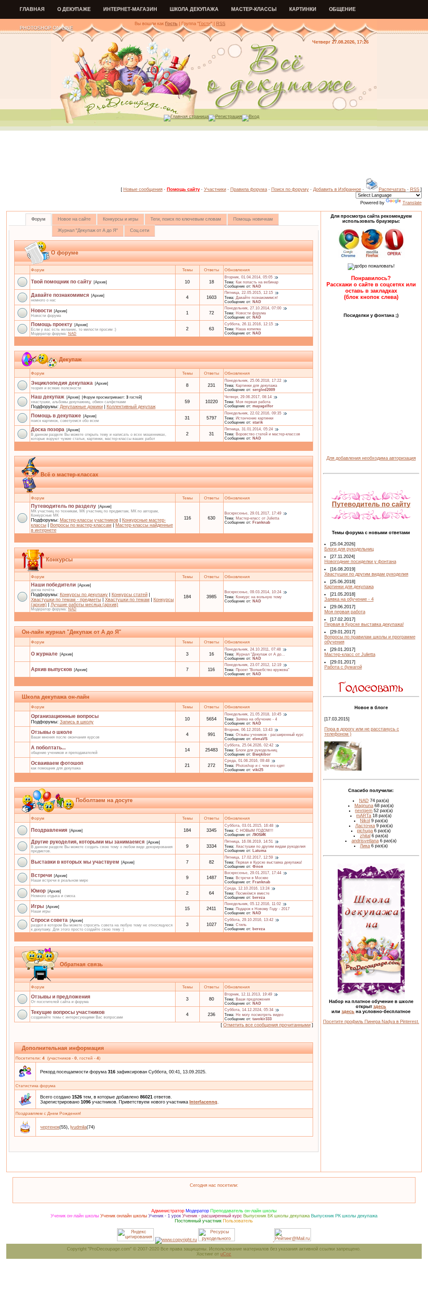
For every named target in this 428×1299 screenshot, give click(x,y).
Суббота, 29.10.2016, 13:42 (248, 920)
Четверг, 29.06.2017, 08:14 (248, 397)
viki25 (257, 770)
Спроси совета (49, 920)
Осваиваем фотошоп (57, 763)
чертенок (49, 1126)
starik (257, 422)
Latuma (259, 851)
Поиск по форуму (290, 189)
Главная (32, 9)
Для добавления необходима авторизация (371, 457)
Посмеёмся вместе (253, 893)
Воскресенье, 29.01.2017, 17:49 (252, 514)
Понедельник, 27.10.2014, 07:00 (252, 308)
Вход (254, 116)
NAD (256, 286)
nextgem (363, 810)
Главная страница (190, 116)
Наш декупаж (47, 397)
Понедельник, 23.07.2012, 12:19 (252, 665)
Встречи (41, 875)
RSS (220, 23)
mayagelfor (262, 406)
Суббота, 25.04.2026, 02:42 (248, 745)
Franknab (261, 522)
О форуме (64, 253)
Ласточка (365, 825)
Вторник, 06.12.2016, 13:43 (248, 730)
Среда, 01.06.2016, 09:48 (247, 761)
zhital (365, 835)
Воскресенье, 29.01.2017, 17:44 (252, 873)
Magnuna (363, 805)
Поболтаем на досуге (104, 800)
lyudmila (78, 1126)
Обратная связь (81, 964)
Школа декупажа (194, 9)
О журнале (44, 654)
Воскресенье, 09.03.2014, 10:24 (252, 592)
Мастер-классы (254, 9)
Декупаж (70, 359)
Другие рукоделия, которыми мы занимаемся (88, 842)
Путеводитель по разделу (63, 506)
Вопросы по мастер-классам (81, 524)
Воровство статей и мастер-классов (268, 434)
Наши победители (53, 585)
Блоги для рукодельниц (256, 750)
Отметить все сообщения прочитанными (267, 1024)
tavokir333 (262, 1019)
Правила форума (248, 189)
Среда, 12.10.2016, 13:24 (247, 889)
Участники (215, 189)
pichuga (365, 830)
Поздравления (49, 830)
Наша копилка (248, 329)
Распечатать (392, 189)
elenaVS (260, 739)
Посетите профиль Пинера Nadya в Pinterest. (371, 1021)
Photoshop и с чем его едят (260, 766)
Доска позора (47, 429)
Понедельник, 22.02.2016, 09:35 (252, 414)
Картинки (302, 9)
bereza (258, 897)
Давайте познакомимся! (257, 298)
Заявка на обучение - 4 (256, 719)
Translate (412, 202)
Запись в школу (77, 721)
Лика (365, 845)
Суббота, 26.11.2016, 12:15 (248, 324)
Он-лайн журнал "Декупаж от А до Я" (71, 632)
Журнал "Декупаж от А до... (260, 654)
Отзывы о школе (51, 732)
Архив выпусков (51, 669)
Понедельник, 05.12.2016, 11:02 (252, 904)
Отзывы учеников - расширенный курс (270, 735)
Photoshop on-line (46, 28)
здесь (379, 1006)
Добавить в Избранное (337, 189)
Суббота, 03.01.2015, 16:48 (248, 826)
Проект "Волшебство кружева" (262, 670)
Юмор (38, 891)
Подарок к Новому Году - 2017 (263, 909)
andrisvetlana (365, 840)
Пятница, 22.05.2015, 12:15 (248, 293)
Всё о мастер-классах (69, 474)
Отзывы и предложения (60, 997)
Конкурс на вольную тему (259, 597)
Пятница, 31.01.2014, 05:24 (248, 429)
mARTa (363, 815)
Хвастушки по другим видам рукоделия (271, 846)
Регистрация (228, 116)
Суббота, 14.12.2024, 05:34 (248, 1010)
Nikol (365, 820)
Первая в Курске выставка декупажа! (269, 862)
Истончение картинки (254, 418)
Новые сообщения (143, 189)
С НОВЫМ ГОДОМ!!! (254, 830)
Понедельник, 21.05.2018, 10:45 (252, 715)
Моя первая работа (253, 402)
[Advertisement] (214, 158)
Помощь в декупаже (56, 416)
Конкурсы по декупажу (84, 594)
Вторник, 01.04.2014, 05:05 (248, 277)
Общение (342, 9)
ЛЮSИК (259, 835)
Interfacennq (203, 1101)
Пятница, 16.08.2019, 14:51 (248, 842)
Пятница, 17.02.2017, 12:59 (248, 858)
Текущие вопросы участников (67, 1012)
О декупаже (74, 9)
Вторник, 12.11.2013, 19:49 (248, 995)
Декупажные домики (81, 406)
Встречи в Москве (252, 878)
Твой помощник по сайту (61, 282)
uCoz (225, 1253)
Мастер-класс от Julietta (257, 518)
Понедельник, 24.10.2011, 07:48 (252, 650)
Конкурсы (59, 559)
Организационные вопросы (65, 716)
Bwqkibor (261, 754)
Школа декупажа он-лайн (55, 697)
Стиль (241, 925)
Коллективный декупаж (131, 406)
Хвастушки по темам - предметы (66, 599)
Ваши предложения (253, 999)
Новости (41, 311)
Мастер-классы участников (89, 519)
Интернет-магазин (130, 9)
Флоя (257, 866)
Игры (37, 906)
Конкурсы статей (130, 594)
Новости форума (251, 313)
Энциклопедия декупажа (62, 383)
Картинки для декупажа (256, 385)
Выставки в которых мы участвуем (75, 862)
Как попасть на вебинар (257, 282)
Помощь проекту (51, 324)
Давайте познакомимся (60, 295)
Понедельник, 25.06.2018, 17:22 (252, 381)
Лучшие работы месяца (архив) (84, 604)
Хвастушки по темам (127, 599)
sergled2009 (263, 390)
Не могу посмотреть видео (259, 1015)
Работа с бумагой (343, 666)
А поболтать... (48, 748)
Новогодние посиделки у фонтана (360, 561)
